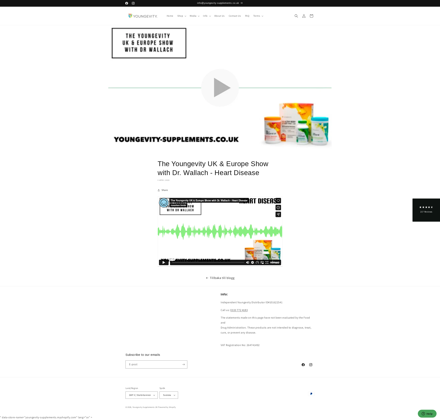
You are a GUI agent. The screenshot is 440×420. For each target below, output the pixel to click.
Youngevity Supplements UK (145, 407)
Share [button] (165, 190)
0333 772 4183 (239, 310)
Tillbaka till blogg (222, 278)
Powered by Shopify (167, 407)
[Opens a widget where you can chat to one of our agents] (427, 414)
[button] (181, 15)
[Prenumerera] (183, 364)
